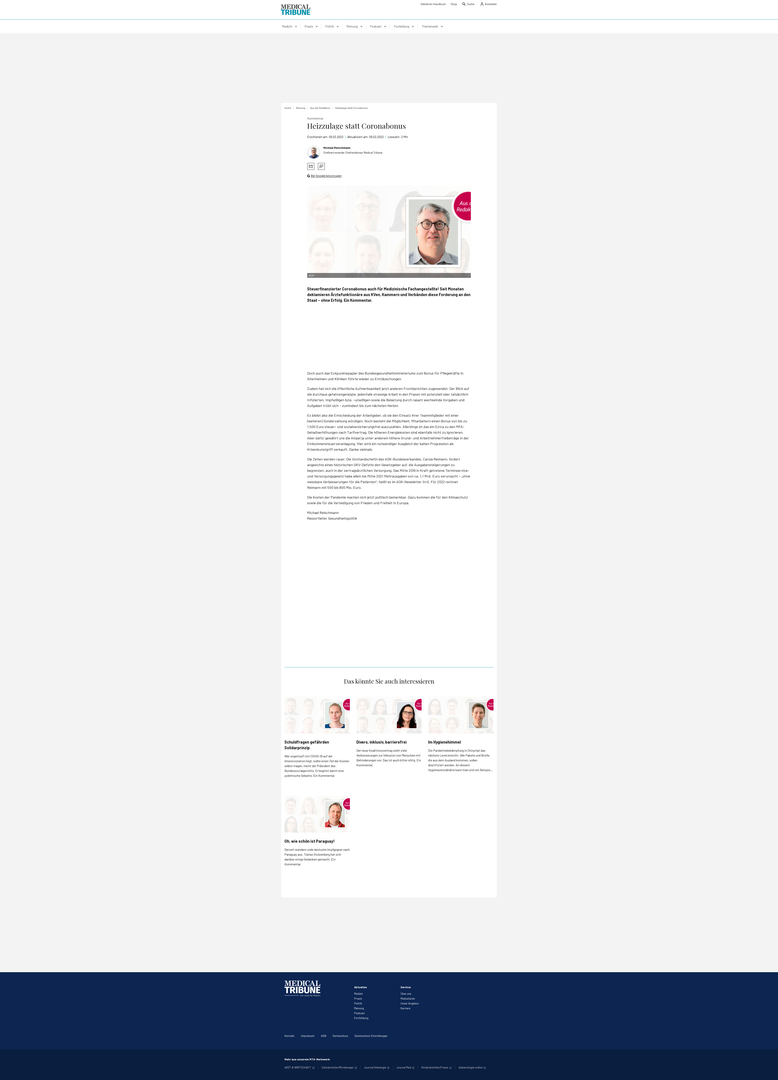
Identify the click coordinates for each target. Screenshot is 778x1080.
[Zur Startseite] (295, 9)
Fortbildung (361, 1018)
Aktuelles (360, 987)
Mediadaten (408, 998)
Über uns (406, 993)
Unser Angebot (410, 1003)
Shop (454, 4)
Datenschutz (340, 1035)
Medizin (358, 993)
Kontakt (289, 1035)
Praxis (358, 998)
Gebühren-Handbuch (433, 4)
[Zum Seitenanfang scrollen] (771, 1073)
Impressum (307, 1035)
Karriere (405, 1008)
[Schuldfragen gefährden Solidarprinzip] (317, 715)
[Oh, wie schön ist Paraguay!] (317, 814)
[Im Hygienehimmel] (461, 715)
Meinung (359, 1008)
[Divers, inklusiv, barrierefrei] (389, 715)
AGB (323, 1035)
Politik (358, 1003)
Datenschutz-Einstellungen (371, 1035)
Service (406, 987)
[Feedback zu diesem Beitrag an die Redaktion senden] (321, 166)
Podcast (359, 1013)
